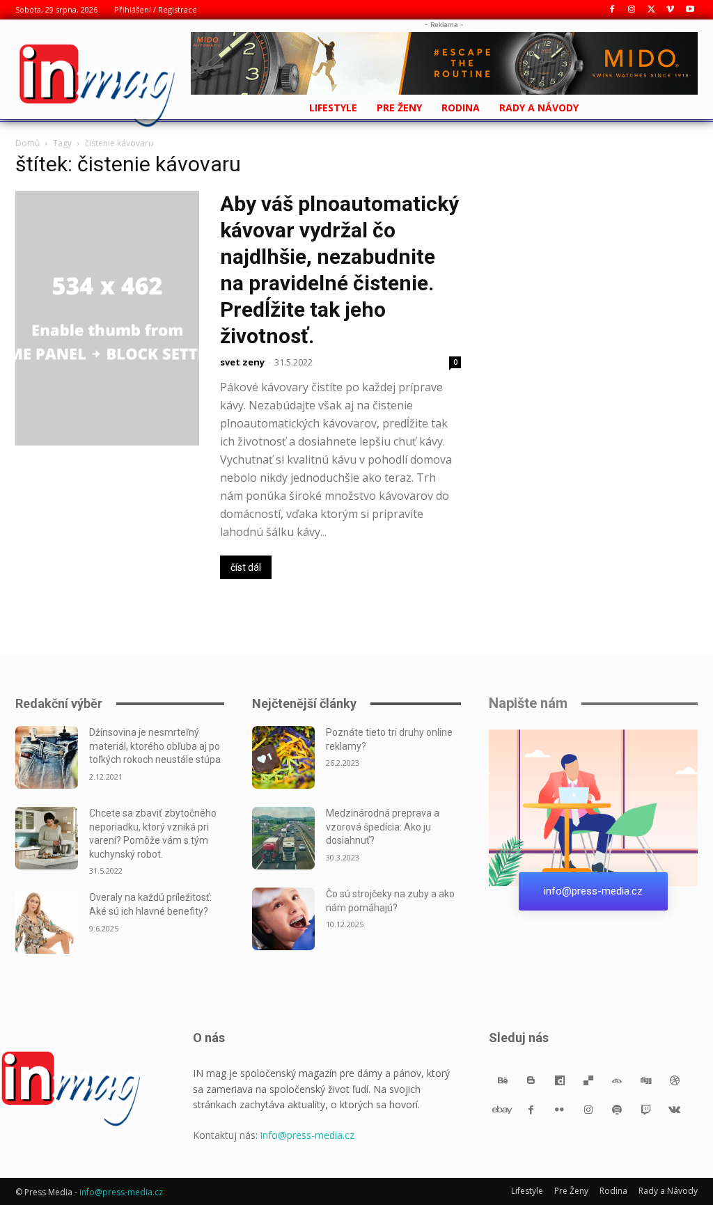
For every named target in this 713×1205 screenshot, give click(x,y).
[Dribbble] (674, 1080)
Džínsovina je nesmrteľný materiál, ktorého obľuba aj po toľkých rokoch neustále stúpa (155, 746)
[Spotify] (617, 1109)
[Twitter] (651, 10)
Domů (27, 143)
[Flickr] (559, 1109)
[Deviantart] (617, 1080)
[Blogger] (530, 1080)
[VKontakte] (674, 1109)
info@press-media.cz (307, 1135)
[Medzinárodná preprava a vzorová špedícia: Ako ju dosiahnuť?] (283, 838)
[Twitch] (645, 1109)
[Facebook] (612, 10)
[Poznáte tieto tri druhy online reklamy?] (283, 757)
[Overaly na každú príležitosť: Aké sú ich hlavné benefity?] (46, 922)
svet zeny (242, 362)
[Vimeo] (670, 10)
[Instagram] (632, 10)
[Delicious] (588, 1080)
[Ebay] (502, 1109)
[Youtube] (690, 10)
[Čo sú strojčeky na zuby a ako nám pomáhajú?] (283, 919)
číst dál (245, 567)
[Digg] (645, 1080)
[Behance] (502, 1080)
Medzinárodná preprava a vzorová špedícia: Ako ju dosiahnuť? (382, 827)
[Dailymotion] (559, 1080)
